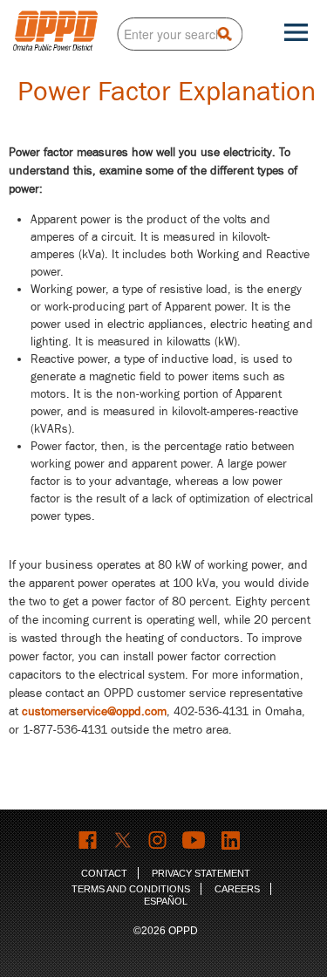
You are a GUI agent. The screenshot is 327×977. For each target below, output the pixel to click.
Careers (237, 889)
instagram (158, 840)
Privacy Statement (201, 873)
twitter (123, 840)
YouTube (195, 840)
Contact (104, 873)
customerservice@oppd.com (94, 711)
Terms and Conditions (131, 889)
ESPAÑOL (165, 901)
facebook (88, 840)
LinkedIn (232, 840)
